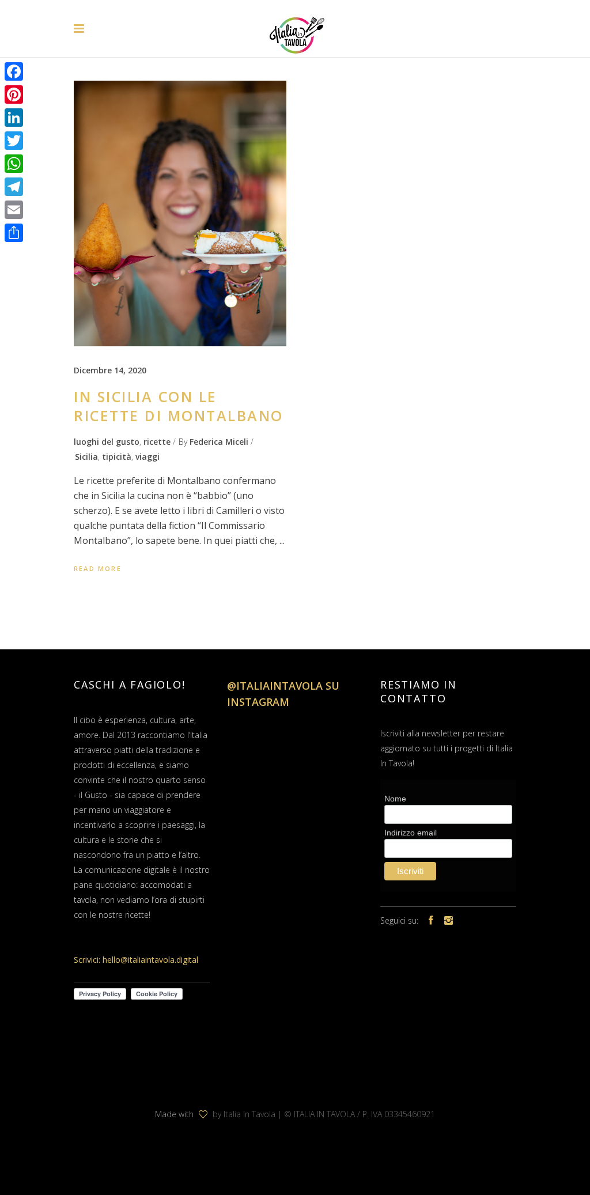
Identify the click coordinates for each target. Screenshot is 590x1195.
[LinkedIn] (13, 117)
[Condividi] (13, 232)
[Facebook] (13, 71)
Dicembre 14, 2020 (110, 370)
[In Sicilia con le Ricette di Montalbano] (180, 213)
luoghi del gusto (106, 441)
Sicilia (86, 456)
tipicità (116, 456)
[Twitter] (13, 140)
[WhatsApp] (13, 163)
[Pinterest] (13, 94)
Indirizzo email (410, 832)
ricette (157, 441)
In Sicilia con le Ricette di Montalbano (178, 406)
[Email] (13, 209)
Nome (395, 798)
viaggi (147, 456)
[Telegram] (13, 186)
